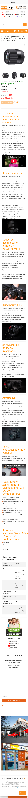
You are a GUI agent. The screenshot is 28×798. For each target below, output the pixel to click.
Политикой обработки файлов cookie (12, 788)
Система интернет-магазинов (17, 796)
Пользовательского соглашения (11, 706)
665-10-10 (21, 12)
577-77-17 (21, 14)
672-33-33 (8, 12)
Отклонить (5, 793)
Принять (22, 793)
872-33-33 (8, 14)
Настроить (14, 793)
